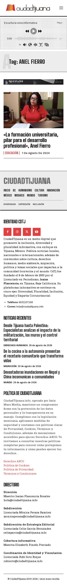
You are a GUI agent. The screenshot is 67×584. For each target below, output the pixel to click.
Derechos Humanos (16, 345)
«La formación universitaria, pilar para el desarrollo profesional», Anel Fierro (31, 140)
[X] (27, 232)
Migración (10, 366)
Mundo (8, 382)
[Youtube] (37, 232)
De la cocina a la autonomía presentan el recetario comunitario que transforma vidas (33, 356)
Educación (11, 153)
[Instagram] (17, 232)
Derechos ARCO (14, 461)
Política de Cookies (16, 465)
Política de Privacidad (18, 469)
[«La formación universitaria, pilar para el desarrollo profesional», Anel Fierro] (33, 110)
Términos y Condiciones (20, 473)
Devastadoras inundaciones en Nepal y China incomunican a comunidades (32, 374)
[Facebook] (7, 232)
